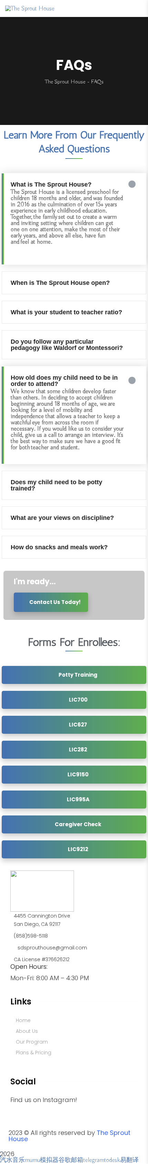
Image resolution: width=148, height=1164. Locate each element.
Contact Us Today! (54, 602)
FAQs (25, 1063)
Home (23, 1020)
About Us (27, 1031)
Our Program (32, 1041)
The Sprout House (65, 82)
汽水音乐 (12, 1160)
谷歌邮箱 (71, 1160)
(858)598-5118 (31, 935)
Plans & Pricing (33, 1052)
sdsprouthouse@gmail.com (52, 947)
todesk (112, 1160)
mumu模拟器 (42, 1160)
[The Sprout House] (29, 8)
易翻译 (129, 1160)
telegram (93, 1160)
